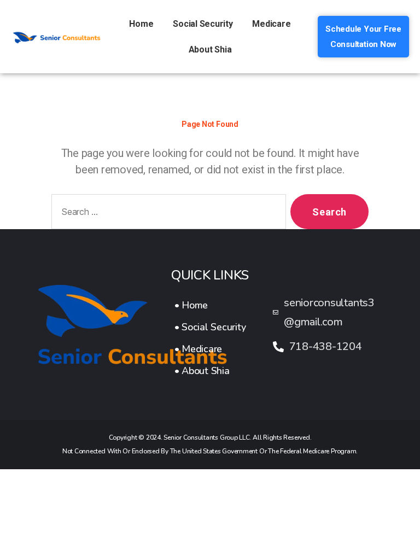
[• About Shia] (210, 371)
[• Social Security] (210, 327)
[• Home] (210, 305)
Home (141, 24)
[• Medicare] (210, 349)
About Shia (210, 49)
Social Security (202, 24)
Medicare (271, 24)
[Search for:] (166, 214)
